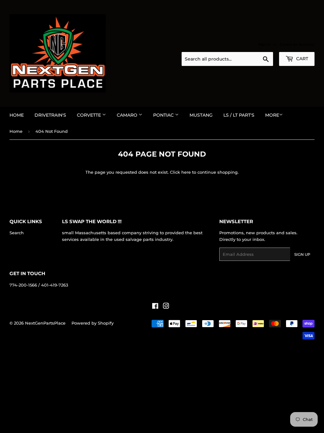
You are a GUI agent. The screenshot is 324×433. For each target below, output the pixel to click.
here (186, 172)
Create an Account (297, 44)
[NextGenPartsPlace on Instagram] (166, 306)
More (272, 115)
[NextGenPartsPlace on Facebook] (155, 306)
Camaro (128, 115)
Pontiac (164, 115)
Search (16, 232)
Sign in (264, 44)
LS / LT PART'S (238, 115)
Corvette (89, 115)
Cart (301, 58)
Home (16, 115)
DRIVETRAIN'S (50, 115)
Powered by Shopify (93, 323)
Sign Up (302, 254)
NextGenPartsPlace (45, 323)
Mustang (201, 115)
